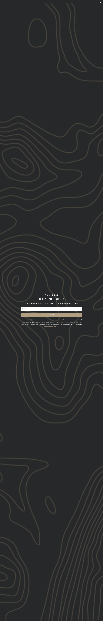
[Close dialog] (100, 2)
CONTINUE (51, 314)
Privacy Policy (60, 322)
